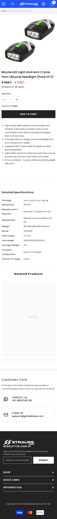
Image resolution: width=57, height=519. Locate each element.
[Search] (12, 4)
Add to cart (28, 114)
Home (4, 11)
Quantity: (6, 93)
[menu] (3, 4)
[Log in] (43, 4)
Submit (43, 460)
